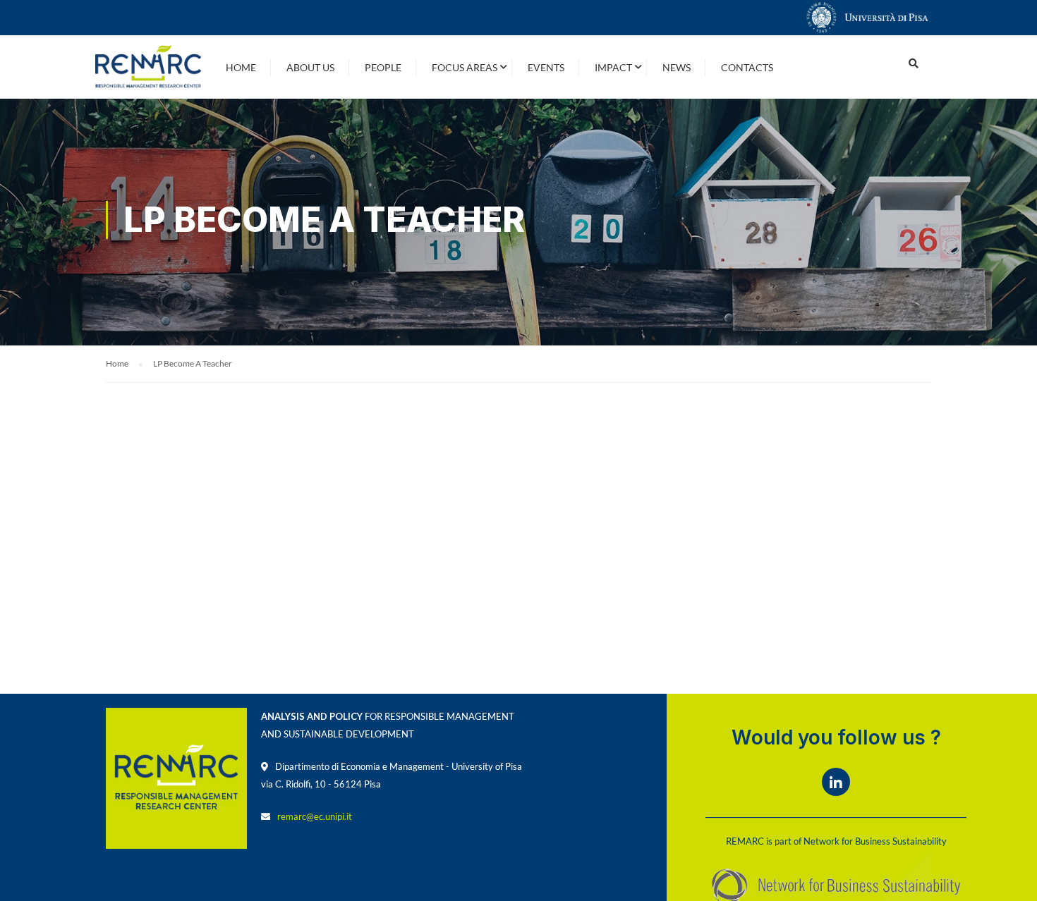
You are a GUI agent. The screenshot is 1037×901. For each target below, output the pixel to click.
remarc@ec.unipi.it (314, 816)
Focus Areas (464, 67)
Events (546, 67)
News (676, 67)
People (383, 67)
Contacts (747, 67)
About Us (310, 67)
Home (241, 67)
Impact (613, 67)
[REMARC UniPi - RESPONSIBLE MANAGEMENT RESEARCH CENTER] (148, 67)
